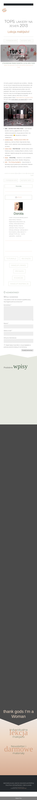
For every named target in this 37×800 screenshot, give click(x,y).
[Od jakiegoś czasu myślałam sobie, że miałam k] (31, 456)
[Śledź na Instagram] (32, 2)
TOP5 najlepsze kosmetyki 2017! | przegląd (18, 377)
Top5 (18, 67)
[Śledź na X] (27, 2)
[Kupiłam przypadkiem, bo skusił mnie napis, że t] (31, 578)
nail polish (22, 65)
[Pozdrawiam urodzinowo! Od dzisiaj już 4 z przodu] (31, 676)
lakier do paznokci (9, 65)
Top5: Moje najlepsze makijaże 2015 (18, 394)
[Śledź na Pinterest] (30, 2)
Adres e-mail (8, 330)
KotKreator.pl (22, 788)
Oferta (30, 783)
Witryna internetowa (10, 338)
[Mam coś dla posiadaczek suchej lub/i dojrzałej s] (18, 579)
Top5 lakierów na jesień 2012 (24, 97)
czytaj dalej (18, 381)
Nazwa (6, 323)
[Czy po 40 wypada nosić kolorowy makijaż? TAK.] (18, 683)
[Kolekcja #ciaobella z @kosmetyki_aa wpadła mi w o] (6, 591)
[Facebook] (0, 792)
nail (17, 65)
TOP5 (33, 63)
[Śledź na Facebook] (25, 2)
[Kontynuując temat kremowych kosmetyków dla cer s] (6, 473)
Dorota (19, 63)
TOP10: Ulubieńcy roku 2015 (18, 410)
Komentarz (7, 305)
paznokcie (29, 65)
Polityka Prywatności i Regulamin (18, 785)
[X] (0, 795)
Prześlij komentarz (27, 350)
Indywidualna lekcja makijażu (15, 783)
